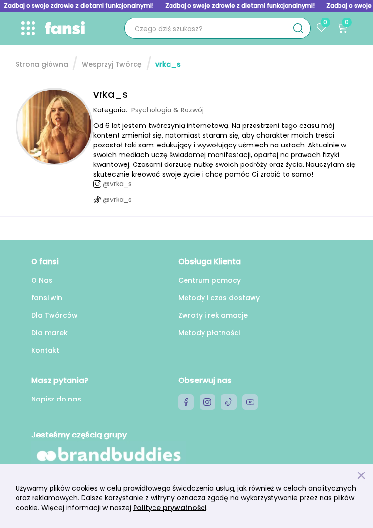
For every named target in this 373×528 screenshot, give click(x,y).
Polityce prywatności (169, 507)
